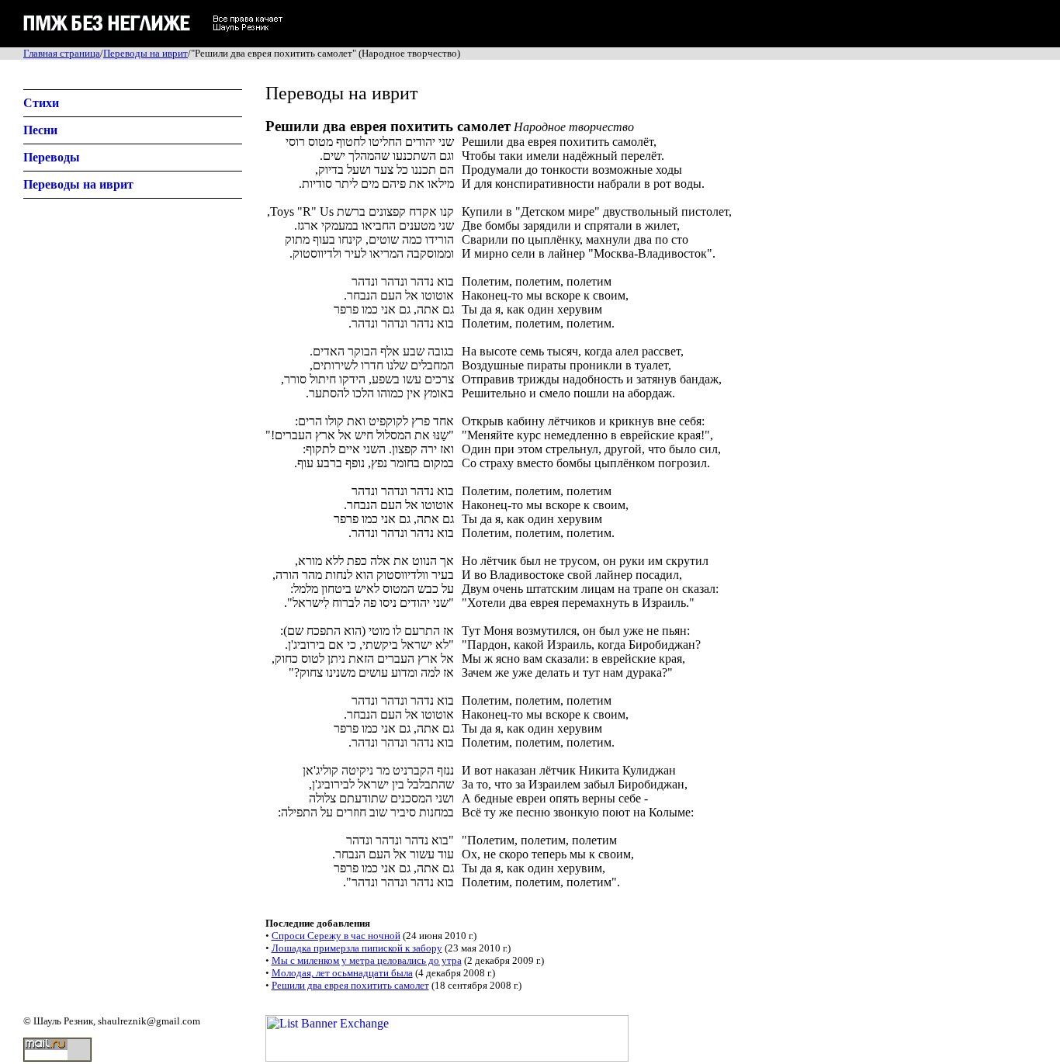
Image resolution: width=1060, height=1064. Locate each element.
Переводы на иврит (145, 53)
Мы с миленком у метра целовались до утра (367, 960)
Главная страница (61, 53)
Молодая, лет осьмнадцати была (342, 973)
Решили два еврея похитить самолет (350, 985)
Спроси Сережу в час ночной (336, 935)
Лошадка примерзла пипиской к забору (357, 948)
